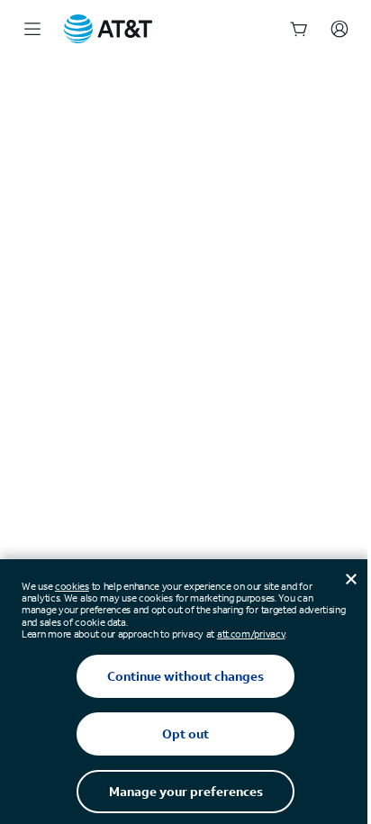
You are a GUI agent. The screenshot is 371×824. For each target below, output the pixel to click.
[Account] (339, 29)
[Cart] (299, 29)
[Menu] (32, 28)
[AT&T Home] (108, 28)
